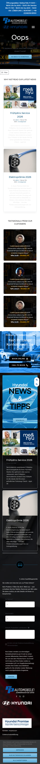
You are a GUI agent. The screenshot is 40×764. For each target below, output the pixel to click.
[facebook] (16, 696)
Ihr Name (9, 599)
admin (17, 120)
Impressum (13, 731)
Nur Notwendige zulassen (20, 755)
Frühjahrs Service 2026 (19, 460)
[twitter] (20, 696)
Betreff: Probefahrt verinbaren (16, 628)
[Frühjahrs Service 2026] (20, 96)
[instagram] (23, 696)
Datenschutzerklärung (10, 735)
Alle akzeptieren (20, 760)
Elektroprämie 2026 (20, 177)
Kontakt (5, 731)
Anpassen (20, 750)
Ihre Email (9, 614)
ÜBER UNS (17, 11)
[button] (36, 380)
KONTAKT (27, 11)
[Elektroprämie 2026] (20, 160)
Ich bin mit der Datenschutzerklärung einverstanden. (20, 644)
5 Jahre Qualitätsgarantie (28, 579)
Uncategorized (22, 121)
